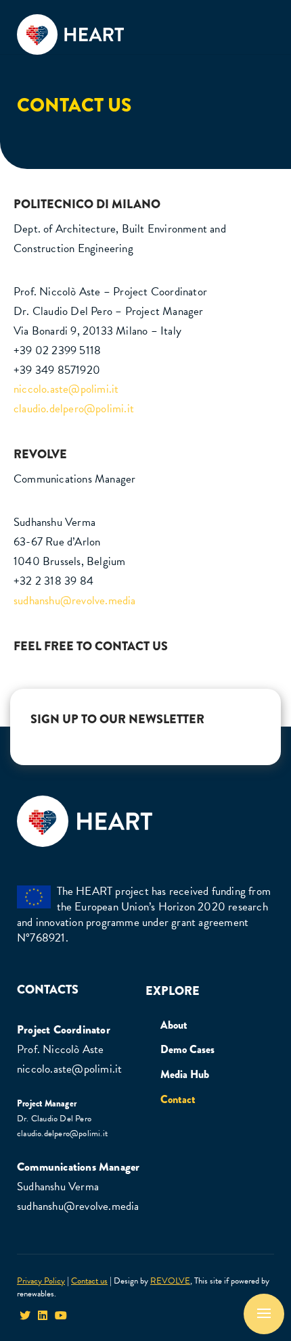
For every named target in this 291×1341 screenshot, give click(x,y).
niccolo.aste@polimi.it (66, 389)
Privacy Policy (41, 1281)
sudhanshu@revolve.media (75, 600)
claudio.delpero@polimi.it (74, 408)
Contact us (89, 1281)
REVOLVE (170, 1281)
